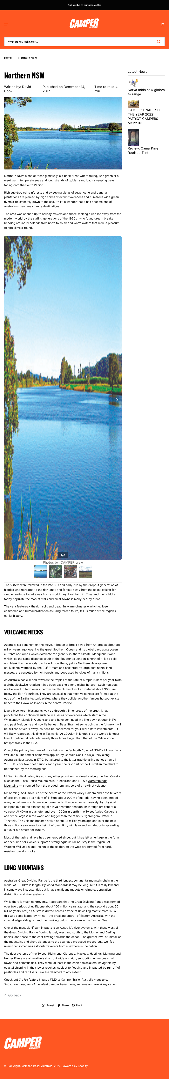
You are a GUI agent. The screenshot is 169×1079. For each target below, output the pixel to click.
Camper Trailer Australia (37, 1065)
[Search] (159, 41)
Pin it (79, 1005)
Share (65, 1005)
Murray (94, 932)
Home (8, 57)
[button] (5, 24)
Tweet (50, 1005)
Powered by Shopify (75, 1065)
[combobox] (84, 41)
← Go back (12, 995)
